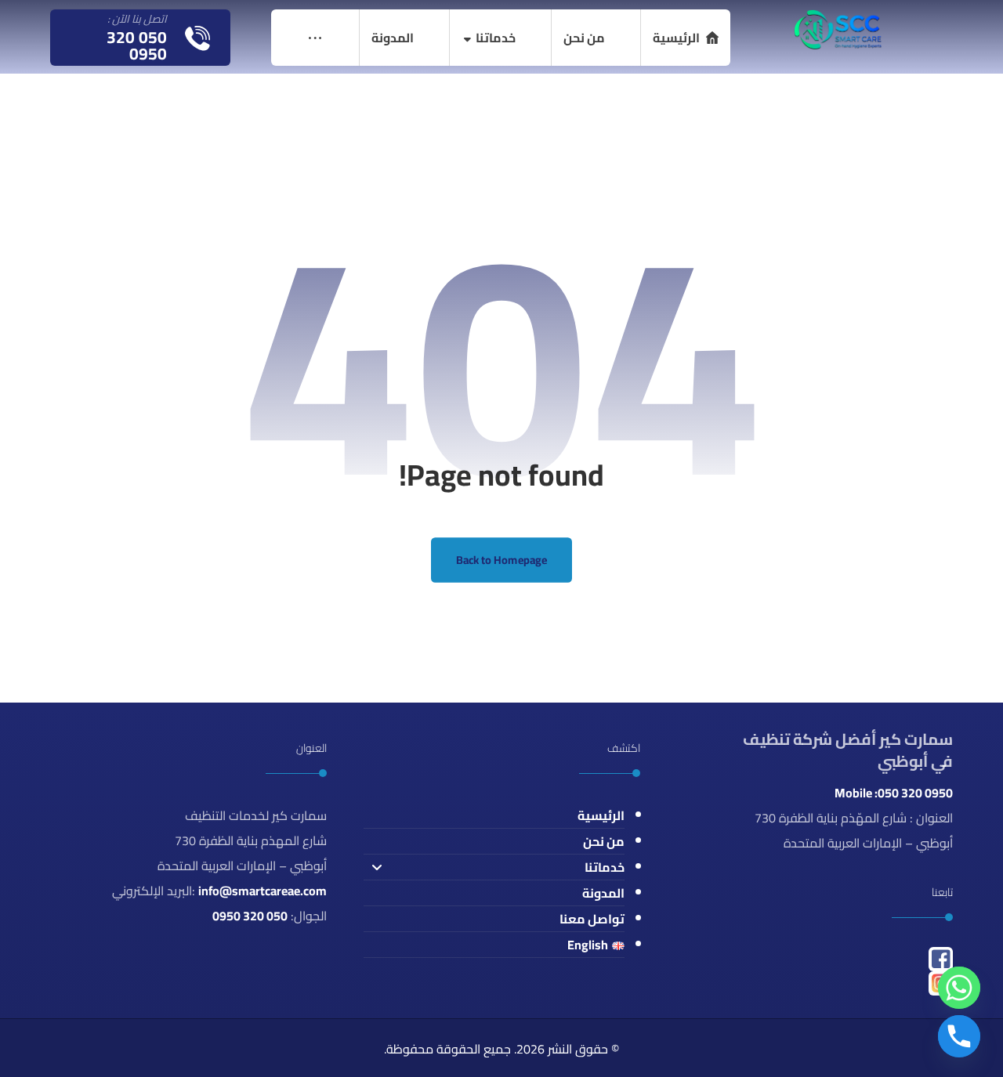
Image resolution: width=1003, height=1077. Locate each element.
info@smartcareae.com (262, 890)
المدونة (603, 893)
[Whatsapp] (959, 988)
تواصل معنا (592, 919)
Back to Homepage (502, 560)
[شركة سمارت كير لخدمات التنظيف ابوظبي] (836, 29)
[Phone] (959, 1036)
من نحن (604, 841)
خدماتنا (605, 867)
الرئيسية (601, 815)
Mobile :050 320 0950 (894, 792)
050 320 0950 (250, 915)
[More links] (315, 37)
